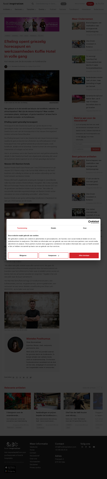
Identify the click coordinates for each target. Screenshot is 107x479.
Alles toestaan (84, 255)
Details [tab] (53, 228)
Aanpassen (52, 255)
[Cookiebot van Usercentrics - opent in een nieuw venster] (90, 221)
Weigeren (23, 255)
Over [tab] (85, 228)
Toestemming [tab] (22, 228)
